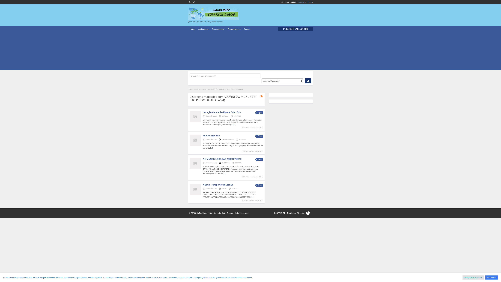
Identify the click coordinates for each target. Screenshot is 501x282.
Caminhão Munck (211, 116)
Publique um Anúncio (295, 29)
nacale (224, 188)
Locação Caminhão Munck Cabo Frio (222, 112)
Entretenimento (234, 29)
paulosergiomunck (228, 139)
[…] (234, 125)
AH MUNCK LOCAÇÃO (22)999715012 (222, 159)
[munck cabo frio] (195, 145)
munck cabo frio (211, 135)
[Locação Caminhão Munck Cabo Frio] (195, 122)
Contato (247, 29)
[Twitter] (193, 2)
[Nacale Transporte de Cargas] (195, 194)
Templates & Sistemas (295, 213)
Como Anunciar (218, 29)
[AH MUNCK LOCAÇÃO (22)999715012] (195, 168)
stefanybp (225, 116)
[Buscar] (308, 80)
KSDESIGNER (279, 213)
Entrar (310, 2)
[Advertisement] (250, 52)
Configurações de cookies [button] (473, 277)
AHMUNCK (225, 163)
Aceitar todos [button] (491, 277)
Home (192, 29)
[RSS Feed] (190, 2)
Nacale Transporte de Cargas (218, 185)
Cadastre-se (302, 2)
